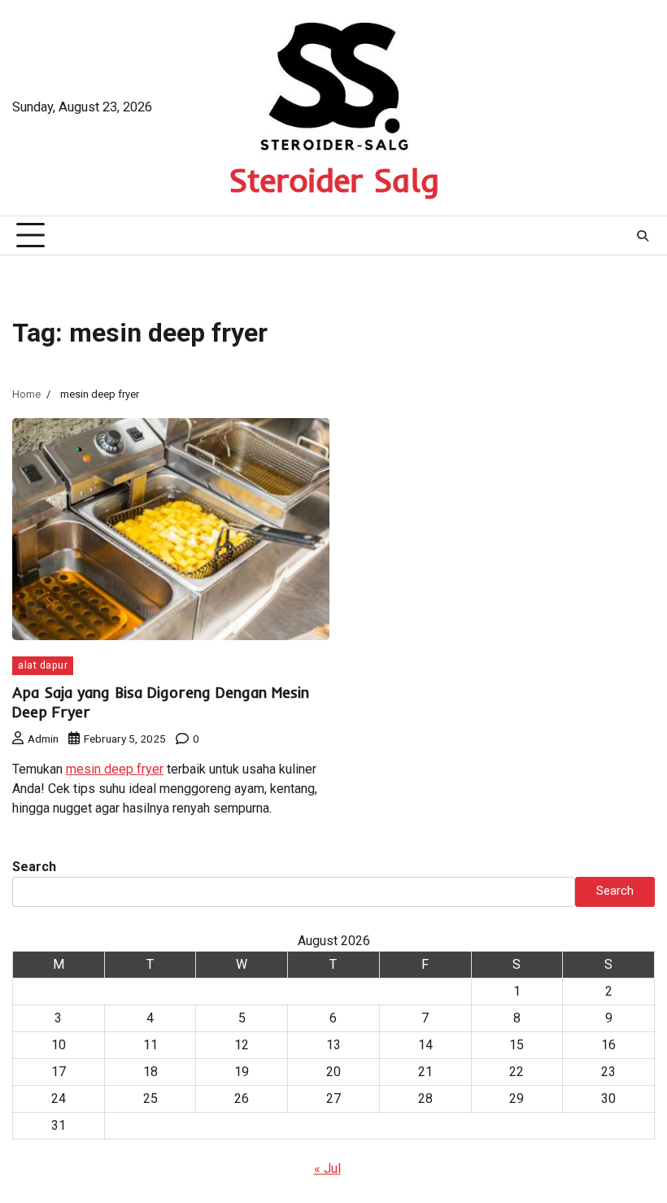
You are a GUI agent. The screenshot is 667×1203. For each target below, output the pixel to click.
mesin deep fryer (114, 769)
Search (34, 866)
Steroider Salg (334, 179)
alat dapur (43, 665)
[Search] (642, 236)
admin (43, 738)
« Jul (327, 1168)
